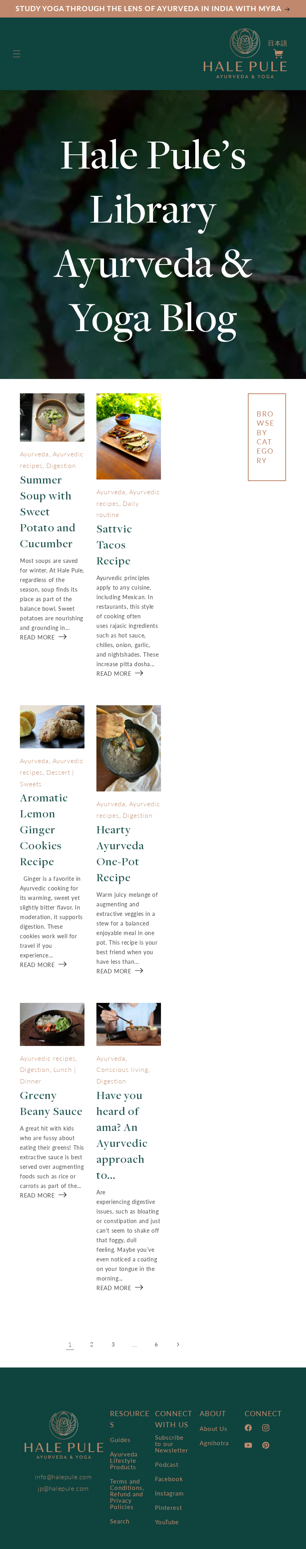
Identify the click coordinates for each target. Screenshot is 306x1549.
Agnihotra (214, 1442)
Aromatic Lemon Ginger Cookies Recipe (44, 829)
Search (119, 1521)
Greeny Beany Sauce (51, 1102)
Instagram (169, 1493)
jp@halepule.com (63, 1488)
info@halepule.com (63, 1476)
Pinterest (168, 1507)
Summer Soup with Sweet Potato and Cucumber (48, 511)
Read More (37, 637)
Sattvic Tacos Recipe (114, 544)
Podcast (166, 1464)
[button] (17, 54)
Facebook (169, 1478)
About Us (214, 1428)
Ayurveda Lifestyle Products (123, 1460)
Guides (120, 1440)
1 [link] (70, 1344)
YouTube (167, 1521)
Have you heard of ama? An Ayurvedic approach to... (122, 1134)
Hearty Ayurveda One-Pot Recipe (120, 853)
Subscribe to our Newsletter (171, 1444)
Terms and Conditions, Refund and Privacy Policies (127, 1494)
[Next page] (177, 1344)
